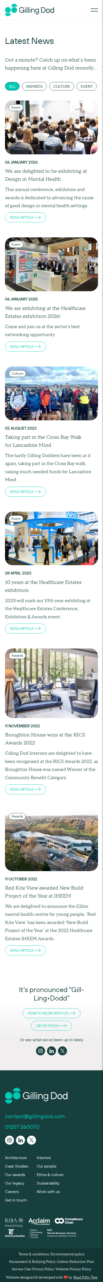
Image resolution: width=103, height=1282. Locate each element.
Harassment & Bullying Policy (32, 1262)
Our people (46, 1166)
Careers (12, 1191)
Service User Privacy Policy (33, 1269)
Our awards (15, 1174)
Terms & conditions (33, 1254)
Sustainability (48, 1183)
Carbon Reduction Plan (75, 1262)
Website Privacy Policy (73, 1269)
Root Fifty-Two (86, 1277)
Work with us (48, 1191)
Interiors (44, 1157)
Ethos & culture (50, 1174)
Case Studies (16, 1166)
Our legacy (14, 1183)
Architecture (16, 1157)
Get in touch (16, 1199)
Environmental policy (67, 1254)
